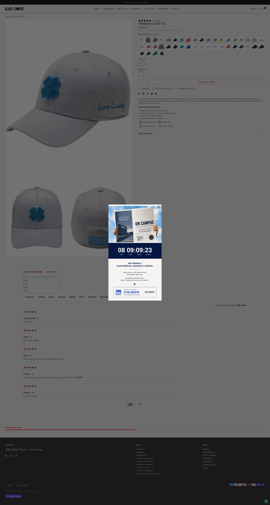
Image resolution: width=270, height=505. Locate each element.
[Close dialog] (159, 207)
